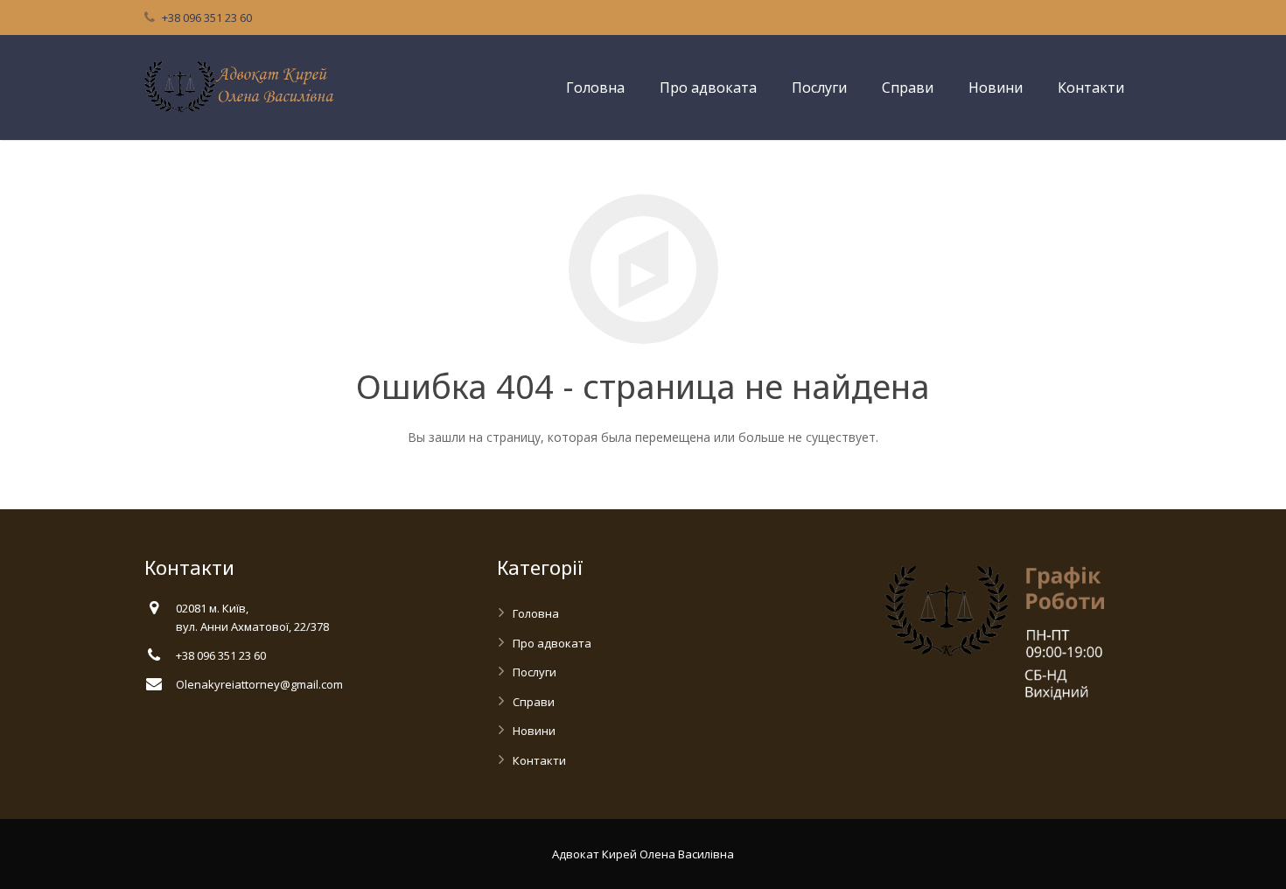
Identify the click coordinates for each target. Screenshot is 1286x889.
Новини (534, 730)
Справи (534, 702)
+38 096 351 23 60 (207, 17)
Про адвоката (552, 643)
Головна (536, 613)
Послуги (534, 672)
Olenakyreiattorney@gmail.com (259, 684)
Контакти (539, 760)
